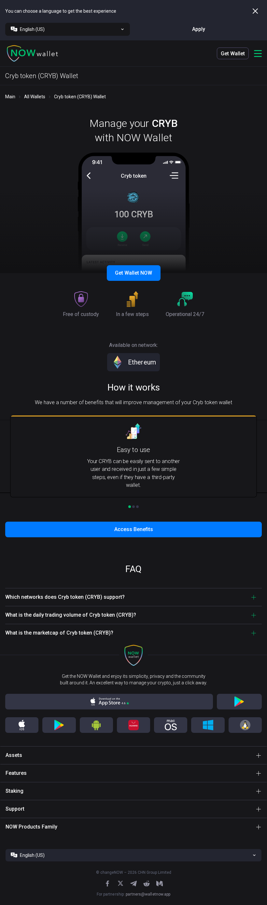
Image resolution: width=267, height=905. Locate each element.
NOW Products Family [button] (31, 827)
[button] (32, 53)
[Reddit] (146, 883)
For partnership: (134, 894)
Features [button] (16, 773)
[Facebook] (107, 883)
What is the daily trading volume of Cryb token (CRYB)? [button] (70, 615)
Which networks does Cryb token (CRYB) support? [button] (65, 597)
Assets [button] (14, 755)
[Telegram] (133, 883)
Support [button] (15, 809)
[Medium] (159, 883)
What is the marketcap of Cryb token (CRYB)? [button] (59, 633)
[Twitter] (120, 883)
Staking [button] (14, 791)
